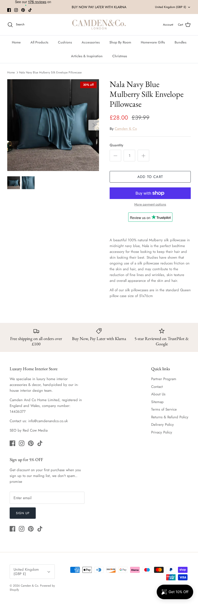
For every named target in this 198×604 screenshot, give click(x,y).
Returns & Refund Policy (169, 417)
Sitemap (157, 402)
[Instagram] (16, 10)
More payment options (150, 204)
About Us (158, 394)
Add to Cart (150, 176)
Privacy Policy (161, 432)
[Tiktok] (30, 10)
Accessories (91, 42)
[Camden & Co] (99, 24)
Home (16, 42)
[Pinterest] (23, 10)
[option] (53, 125)
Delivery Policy (162, 424)
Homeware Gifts (153, 42)
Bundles (180, 42)
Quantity (116, 145)
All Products (39, 42)
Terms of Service (164, 409)
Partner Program (163, 379)
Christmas (119, 56)
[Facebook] (9, 10)
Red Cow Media (35, 430)
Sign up (22, 513)
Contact (157, 386)
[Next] (93, 125)
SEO (13, 430)
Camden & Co (126, 128)
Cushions (65, 42)
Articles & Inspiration (87, 56)
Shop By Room (120, 42)
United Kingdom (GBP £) (170, 7)
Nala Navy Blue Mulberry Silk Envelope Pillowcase (50, 72)
